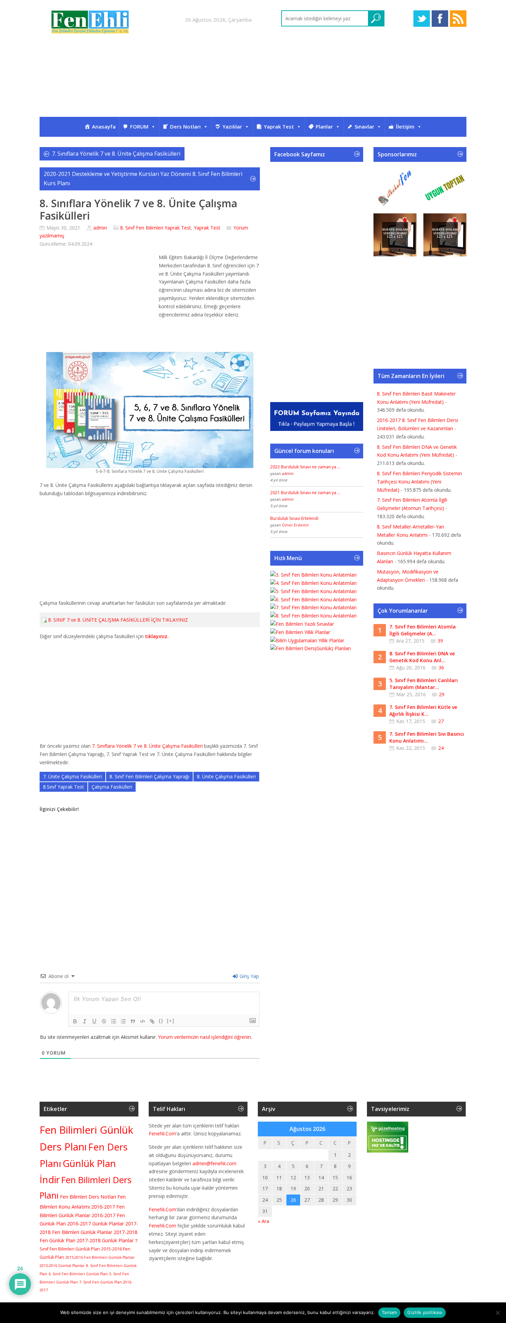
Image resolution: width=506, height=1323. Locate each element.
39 (440, 640)
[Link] (152, 1021)
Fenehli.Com (162, 1133)
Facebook (440, 18)
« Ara (263, 1221)
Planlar (324, 126)
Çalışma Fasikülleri (112, 786)
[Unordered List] (123, 1021)
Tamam (389, 1312)
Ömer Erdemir (295, 524)
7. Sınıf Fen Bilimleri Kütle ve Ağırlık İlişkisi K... (423, 710)
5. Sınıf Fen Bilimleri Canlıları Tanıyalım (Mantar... (423, 683)
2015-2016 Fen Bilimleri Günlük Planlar (100, 1257)
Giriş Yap (248, 976)
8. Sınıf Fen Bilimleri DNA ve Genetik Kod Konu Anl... (422, 657)
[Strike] (104, 1021)
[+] (171, 1020)
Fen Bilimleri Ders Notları (88, 1196)
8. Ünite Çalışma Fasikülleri (226, 776)
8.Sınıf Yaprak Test (63, 786)
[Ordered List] (113, 1021)
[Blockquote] (133, 1021)
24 (441, 748)
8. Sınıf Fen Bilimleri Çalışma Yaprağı (149, 776)
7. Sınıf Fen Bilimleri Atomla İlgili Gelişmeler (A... (422, 630)
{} (161, 1020)
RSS (458, 18)
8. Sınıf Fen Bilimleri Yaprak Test (155, 227)
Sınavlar (364, 126)
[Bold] (75, 1021)
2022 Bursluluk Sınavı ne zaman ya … (305, 467)
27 (441, 721)
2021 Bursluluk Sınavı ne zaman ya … (305, 493)
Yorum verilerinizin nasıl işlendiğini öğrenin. (205, 1037)
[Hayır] (497, 1312)
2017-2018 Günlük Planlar (105, 1240)
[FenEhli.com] (91, 23)
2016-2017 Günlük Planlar (95, 1223)
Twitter (421, 18)
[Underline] (94, 1021)
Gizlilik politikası (424, 1312)
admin (100, 227)
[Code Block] (142, 1021)
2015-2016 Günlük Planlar (62, 1265)
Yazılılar (232, 126)
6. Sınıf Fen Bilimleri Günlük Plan (78, 1273)
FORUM (139, 126)
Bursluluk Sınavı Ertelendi (294, 518)
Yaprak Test (279, 126)
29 (441, 694)
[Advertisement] (253, 82)
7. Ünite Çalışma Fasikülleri (72, 776)
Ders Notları (185, 126)
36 (441, 667)
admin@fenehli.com (214, 1163)
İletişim (405, 126)
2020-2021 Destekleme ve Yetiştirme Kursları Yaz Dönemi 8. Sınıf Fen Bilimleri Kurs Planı (143, 178)
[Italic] (84, 1021)
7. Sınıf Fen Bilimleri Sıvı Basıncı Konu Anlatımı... (426, 737)
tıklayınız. (157, 636)
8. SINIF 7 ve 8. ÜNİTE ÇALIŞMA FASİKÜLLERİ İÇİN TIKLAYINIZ (118, 619)
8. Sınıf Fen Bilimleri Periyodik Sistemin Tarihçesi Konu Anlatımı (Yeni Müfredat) (419, 481)
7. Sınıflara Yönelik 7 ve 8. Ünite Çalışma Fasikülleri (116, 153)
